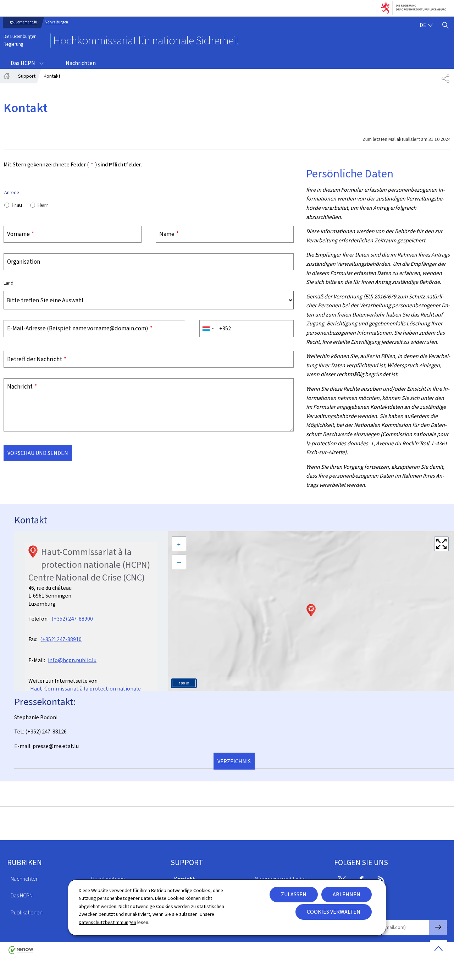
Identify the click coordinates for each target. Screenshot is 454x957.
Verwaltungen (56, 22)
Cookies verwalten (333, 911)
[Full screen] (441, 544)
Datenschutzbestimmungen (107, 922)
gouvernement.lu (23, 22)
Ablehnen (346, 894)
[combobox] (208, 328)
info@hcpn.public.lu (72, 660)
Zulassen (293, 894)
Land (8, 283)
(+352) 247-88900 (72, 618)
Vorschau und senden (37, 453)
